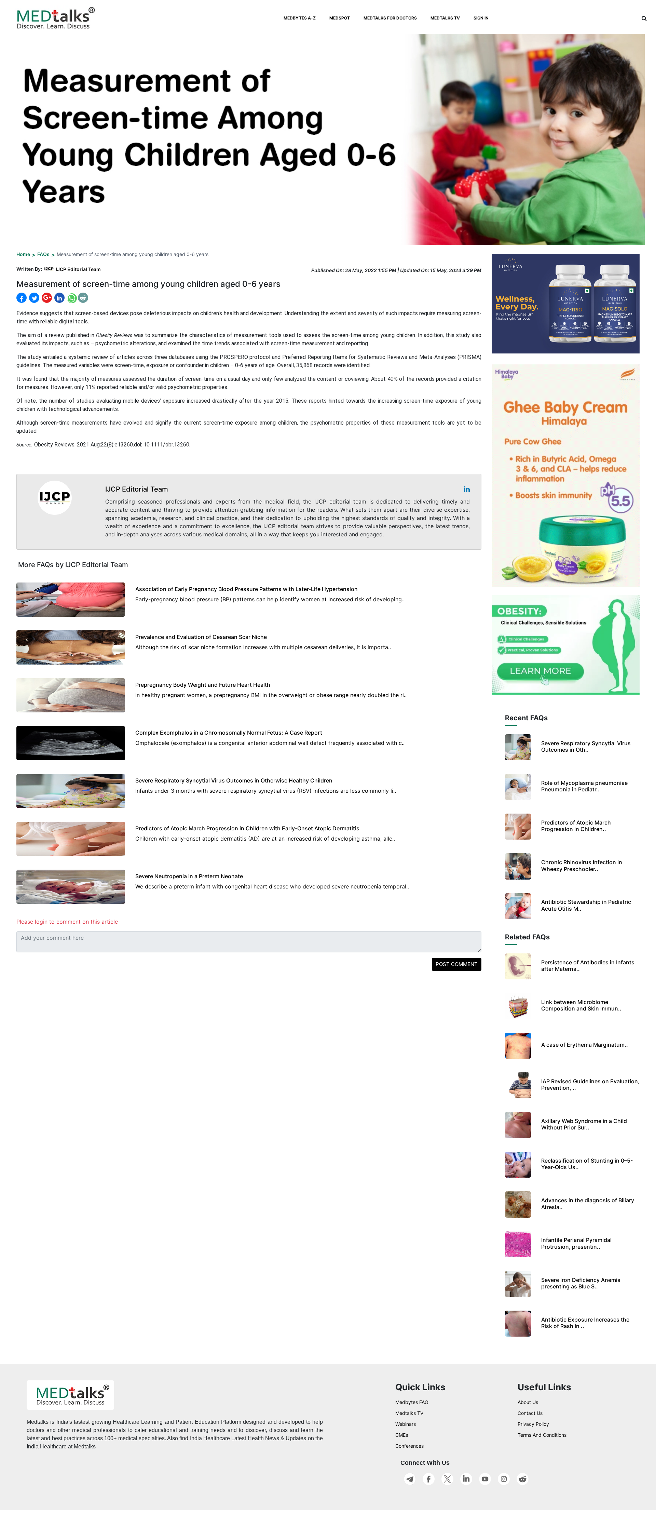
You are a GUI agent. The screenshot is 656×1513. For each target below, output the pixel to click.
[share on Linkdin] (59, 298)
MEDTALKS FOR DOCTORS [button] (390, 18)
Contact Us (530, 1413)
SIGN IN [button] (481, 18)
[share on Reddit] (83, 298)
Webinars (405, 1424)
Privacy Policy (533, 1424)
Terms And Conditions (542, 1435)
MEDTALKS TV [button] (445, 18)
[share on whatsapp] (71, 298)
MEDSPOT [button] (339, 18)
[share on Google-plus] (46, 298)
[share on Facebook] (21, 298)
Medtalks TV (409, 1413)
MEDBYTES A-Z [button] (300, 18)
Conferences (409, 1446)
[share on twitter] (33, 298)
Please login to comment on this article (67, 921)
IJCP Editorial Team (78, 269)
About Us (528, 1402)
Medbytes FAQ (411, 1402)
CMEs (401, 1435)
